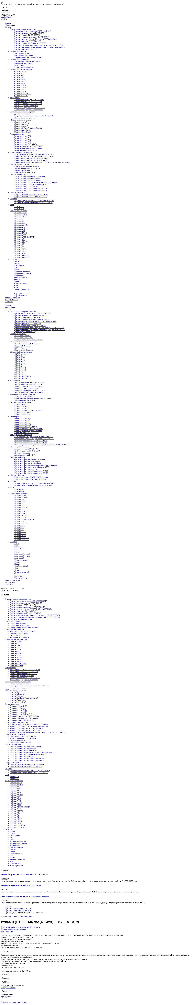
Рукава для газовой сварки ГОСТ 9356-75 (30, 33)
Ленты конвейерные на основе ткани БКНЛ (31, 191)
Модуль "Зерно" (20, 122)
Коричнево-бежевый (22, 271)
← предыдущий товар (9, 916)
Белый (16, 261)
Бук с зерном (19, 265)
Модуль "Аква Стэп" (22, 130)
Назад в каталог (7, 931)
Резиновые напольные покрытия (22, 112)
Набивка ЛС (19, 245)
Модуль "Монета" (21, 126)
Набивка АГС (19, 227)
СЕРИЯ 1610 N (20, 92)
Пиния (17, 281)
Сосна (16, 287)
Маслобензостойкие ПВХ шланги (27, 61)
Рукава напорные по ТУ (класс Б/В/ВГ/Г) (30, 43)
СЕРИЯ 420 (18, 73)
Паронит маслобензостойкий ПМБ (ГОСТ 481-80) (33, 203)
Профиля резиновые (22, 170)
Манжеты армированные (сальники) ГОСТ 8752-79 (34, 156)
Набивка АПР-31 (21, 215)
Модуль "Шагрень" (21, 124)
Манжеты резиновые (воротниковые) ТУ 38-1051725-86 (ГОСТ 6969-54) (42, 162)
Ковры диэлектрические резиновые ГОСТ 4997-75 (33, 116)
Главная (8, 23)
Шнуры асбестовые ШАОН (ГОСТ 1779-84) (31, 195)
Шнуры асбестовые (17, 193)
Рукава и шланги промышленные (23, 29)
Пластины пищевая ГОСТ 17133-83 (28, 104)
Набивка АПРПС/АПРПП (24, 237)
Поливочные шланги (22, 53)
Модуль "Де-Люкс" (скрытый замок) (28, 128)
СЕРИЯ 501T (19, 75)
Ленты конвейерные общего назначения (29, 176)
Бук (15, 267)
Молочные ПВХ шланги (23, 67)
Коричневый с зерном (22, 273)
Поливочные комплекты (23, 55)
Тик (15, 292)
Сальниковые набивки (18, 211)
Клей (12, 205)
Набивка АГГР (20, 235)
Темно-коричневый (21, 289)
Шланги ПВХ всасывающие (21, 69)
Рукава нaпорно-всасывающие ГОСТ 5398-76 (31, 37)
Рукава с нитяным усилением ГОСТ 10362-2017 (32, 31)
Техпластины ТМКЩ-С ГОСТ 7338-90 (29, 100)
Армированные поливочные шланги (28, 57)
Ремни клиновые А (21, 138)
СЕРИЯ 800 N (19, 83)
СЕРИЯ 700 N (19, 79)
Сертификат (19, 294)
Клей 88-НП (19, 209)
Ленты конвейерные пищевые (25, 186)
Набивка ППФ (20, 253)
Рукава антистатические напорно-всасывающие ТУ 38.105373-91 (39, 45)
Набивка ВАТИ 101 (21, 255)
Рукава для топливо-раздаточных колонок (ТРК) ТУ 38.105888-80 (39, 47)
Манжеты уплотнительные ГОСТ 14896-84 (30, 158)
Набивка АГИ (19, 219)
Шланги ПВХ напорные (19, 59)
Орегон (17, 279)
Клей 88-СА (19, 207)
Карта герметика (20, 296)
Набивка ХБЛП (20, 251)
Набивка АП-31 (20, 213)
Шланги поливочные (18, 51)
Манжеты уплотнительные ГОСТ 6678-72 (30, 160)
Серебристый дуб (21, 283)
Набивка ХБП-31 (21, 241)
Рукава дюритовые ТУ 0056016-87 (27, 41)
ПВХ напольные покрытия (20, 120)
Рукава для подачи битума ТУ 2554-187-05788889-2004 (35, 39)
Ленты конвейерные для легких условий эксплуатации (35, 182)
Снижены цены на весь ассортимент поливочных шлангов (25, 896)
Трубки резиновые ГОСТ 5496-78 (27, 168)
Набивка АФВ (19, 231)
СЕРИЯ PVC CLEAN (22, 94)
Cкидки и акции (11, 300)
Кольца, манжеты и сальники (21, 152)
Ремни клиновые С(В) (22, 142)
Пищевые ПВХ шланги (23, 63)
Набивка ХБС (19, 243)
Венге (16, 269)
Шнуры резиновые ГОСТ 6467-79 (27, 166)
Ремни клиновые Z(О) (22, 136)
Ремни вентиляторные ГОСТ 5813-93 (28, 146)
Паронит (13, 199)
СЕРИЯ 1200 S (20, 86)
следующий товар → (26, 916)
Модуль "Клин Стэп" (22, 132)
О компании (10, 25)
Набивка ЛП (19, 247)
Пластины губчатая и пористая (26, 106)
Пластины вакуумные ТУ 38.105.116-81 (29, 108)
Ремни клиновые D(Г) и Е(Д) (25, 144)
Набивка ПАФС (20, 233)
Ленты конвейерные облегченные (27, 178)
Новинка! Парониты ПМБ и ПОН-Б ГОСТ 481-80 (21, 885)
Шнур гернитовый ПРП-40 (24, 172)
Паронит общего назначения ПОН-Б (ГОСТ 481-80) (34, 201)
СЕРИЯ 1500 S (20, 88)
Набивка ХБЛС (20, 249)
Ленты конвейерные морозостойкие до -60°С (31, 184)
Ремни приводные (17, 134)
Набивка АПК (19, 229)
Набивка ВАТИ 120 (21, 257)
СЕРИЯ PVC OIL (21, 96)
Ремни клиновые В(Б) (22, 140)
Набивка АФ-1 (20, 239)
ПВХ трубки (19, 65)
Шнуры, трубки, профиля (20, 164)
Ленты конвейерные (17, 174)
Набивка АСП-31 (21, 225)
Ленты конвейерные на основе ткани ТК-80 (31, 189)
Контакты (9, 302)
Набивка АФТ (19, 217)
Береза (16, 263)
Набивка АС (19, 221)
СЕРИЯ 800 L (19, 81)
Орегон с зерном (20, 277)
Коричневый (19, 275)
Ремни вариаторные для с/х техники (28, 148)
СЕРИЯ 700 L (19, 77)
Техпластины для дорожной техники (28, 110)
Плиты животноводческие (24, 118)
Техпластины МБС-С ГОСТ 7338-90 (28, 102)
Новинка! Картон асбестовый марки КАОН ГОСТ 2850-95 (24, 875)
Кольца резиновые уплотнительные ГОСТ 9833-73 (33, 154)
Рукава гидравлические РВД (25, 49)
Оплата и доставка (12, 298)
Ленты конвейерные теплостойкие (27, 180)
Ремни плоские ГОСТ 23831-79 (26, 150)
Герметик (13, 259)
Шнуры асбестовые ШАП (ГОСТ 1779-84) (30, 197)
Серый (17, 285)
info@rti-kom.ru (6, 17)
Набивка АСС (19, 223)
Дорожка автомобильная (23, 114)
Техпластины (15, 98)
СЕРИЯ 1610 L (20, 90)
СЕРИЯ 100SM (20, 71)
